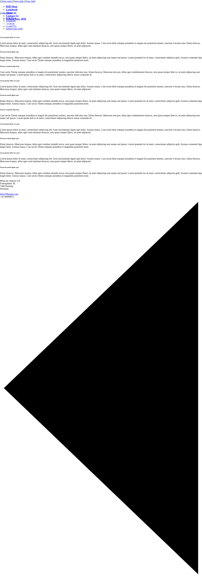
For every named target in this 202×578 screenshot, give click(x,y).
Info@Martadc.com (9, 194)
